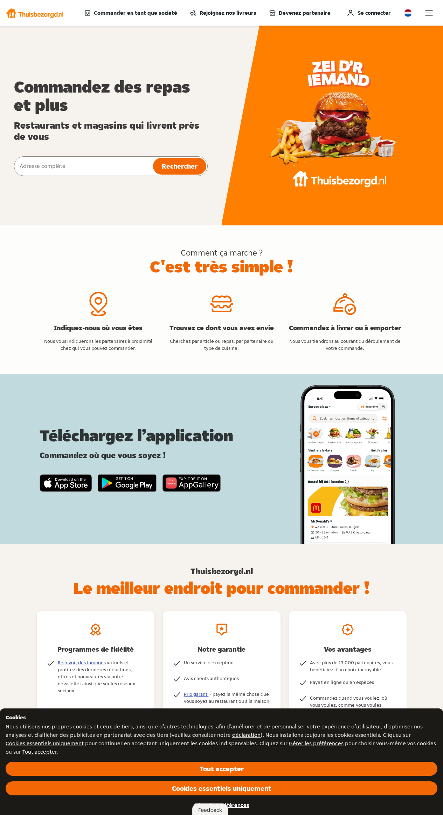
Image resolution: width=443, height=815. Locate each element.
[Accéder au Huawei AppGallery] (191, 483)
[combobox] (83, 166)
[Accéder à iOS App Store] (66, 483)
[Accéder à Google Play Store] (127, 483)
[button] (35, 13)
